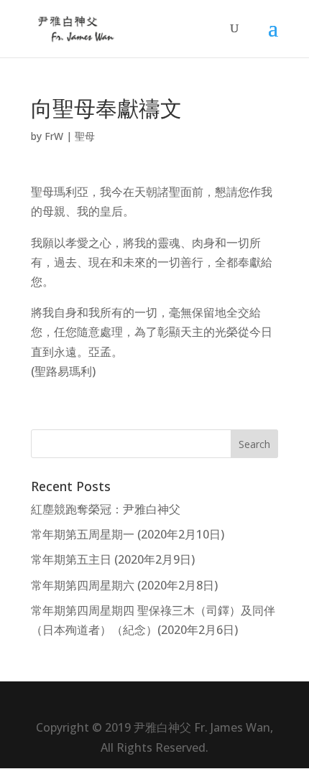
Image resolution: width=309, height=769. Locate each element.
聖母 (85, 136)
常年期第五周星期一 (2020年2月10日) (127, 534)
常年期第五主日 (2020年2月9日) (113, 559)
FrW (54, 136)
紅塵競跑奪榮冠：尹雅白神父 (105, 509)
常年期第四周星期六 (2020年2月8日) (124, 585)
